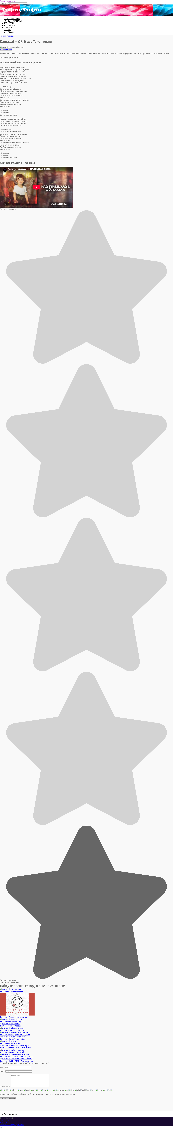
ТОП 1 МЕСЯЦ (9, 23)
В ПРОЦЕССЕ (9, 32)
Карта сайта (4, 1120)
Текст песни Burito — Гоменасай (12, 1052)
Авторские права (10, 1114)
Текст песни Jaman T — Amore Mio (12, 1039)
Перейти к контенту (7, 1)
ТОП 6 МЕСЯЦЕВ (10, 25)
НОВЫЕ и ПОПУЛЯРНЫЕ (13, 21)
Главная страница (7, 36)
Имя (2, 1067)
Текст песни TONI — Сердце (10, 1026)
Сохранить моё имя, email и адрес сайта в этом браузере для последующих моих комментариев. (38, 1094)
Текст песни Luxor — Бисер (10, 1043)
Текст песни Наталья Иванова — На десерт (16, 1057)
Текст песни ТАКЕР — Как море (11, 991)
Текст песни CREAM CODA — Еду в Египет (15, 1048)
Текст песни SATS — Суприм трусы (12, 1030)
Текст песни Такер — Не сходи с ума (13, 1017)
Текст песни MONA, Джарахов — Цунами (15, 1035)
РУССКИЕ (7, 30)
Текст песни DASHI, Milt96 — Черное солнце (16, 1061)
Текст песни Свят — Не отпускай (12, 1021)
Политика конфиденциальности (12, 1125)
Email (2, 1071)
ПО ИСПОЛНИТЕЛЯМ (12, 19)
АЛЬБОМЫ (8, 27)
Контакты (3, 1122)
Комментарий (5, 1086)
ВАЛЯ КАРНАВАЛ (6, 49)
